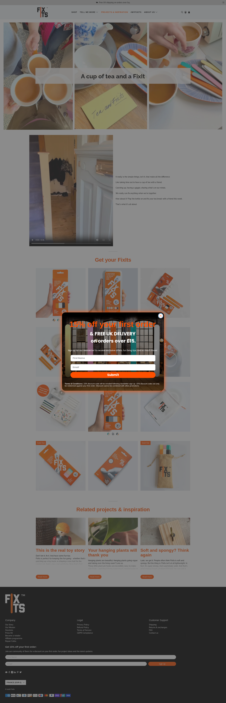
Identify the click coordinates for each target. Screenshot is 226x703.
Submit (113, 375)
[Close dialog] (160, 315)
